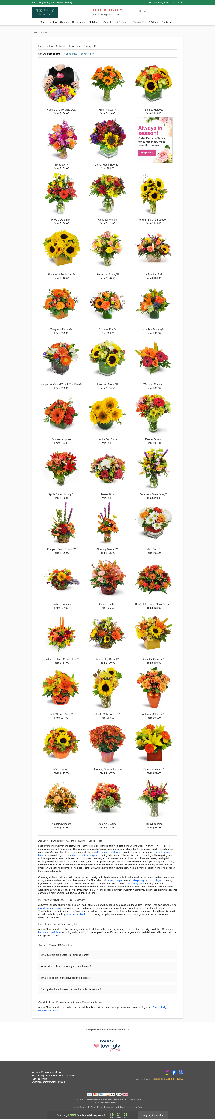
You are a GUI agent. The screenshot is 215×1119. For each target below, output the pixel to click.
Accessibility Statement (116, 1107)
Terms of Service (79, 1107)
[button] (206, 1106)
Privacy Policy (96, 1107)
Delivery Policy (136, 1107)
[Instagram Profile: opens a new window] (167, 1072)
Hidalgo (163, 1007)
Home (34, 32)
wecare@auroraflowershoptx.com (48, 1081)
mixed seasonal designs (50, 907)
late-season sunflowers (109, 852)
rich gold (158, 880)
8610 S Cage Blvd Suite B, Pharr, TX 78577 (53, 1075)
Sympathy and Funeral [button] (115, 22)
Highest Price (70, 53)
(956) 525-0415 (40, 1078)
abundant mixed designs (84, 855)
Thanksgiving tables (134, 883)
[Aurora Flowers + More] (54, 12)
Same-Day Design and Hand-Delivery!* (53, 2)
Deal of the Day (48, 22)
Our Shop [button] (167, 22)
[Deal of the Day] (154, 140)
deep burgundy (141, 880)
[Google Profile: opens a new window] (181, 1072)
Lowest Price (87, 53)
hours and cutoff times (49, 932)
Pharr (155, 1007)
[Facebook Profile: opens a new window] (174, 1072)
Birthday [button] (93, 22)
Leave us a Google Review (168, 1079)
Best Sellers (53, 53)
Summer (64, 22)
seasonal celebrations (77, 914)
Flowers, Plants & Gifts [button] (144, 22)
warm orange (115, 880)
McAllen (42, 1010)
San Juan (53, 1010)
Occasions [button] (77, 22)
